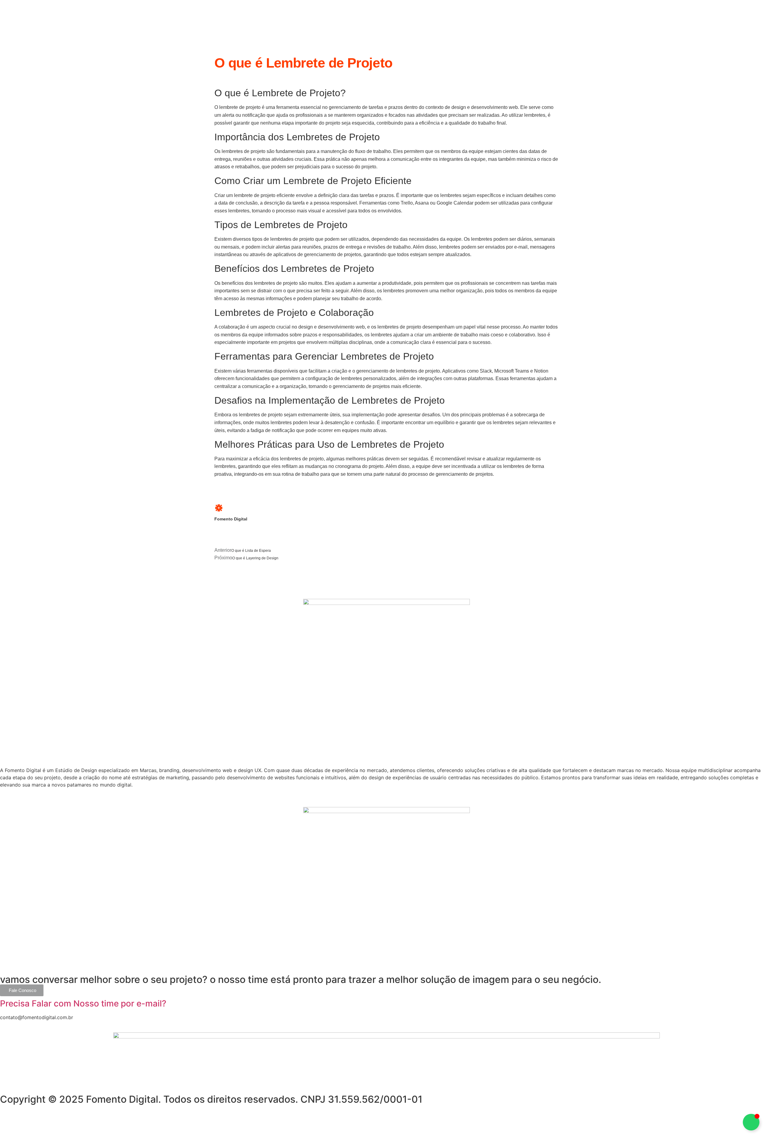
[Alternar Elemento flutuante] (751, 1122)
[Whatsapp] (7, 1119)
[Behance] (40, 1119)
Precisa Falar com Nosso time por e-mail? (83, 1003)
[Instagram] (24, 1119)
